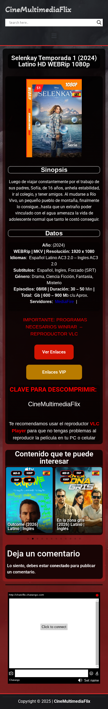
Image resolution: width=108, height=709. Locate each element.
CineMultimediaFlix (38, 9)
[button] (54, 35)
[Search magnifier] (99, 22)
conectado (59, 565)
